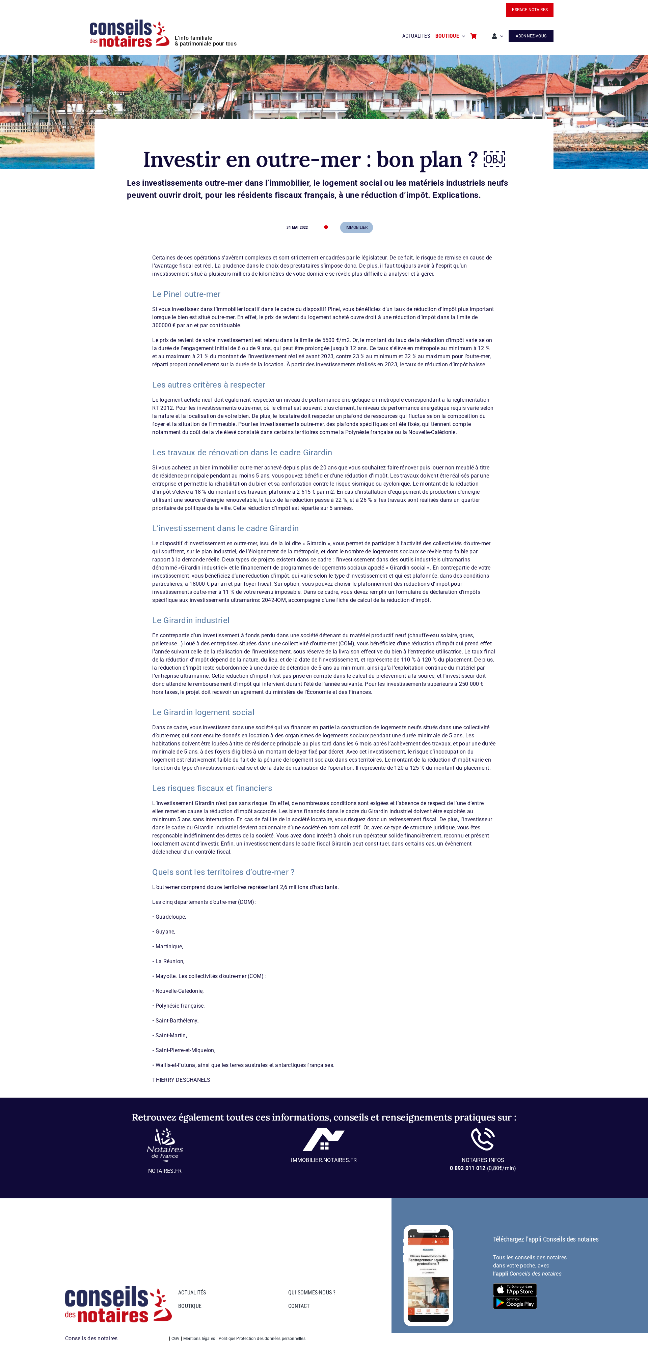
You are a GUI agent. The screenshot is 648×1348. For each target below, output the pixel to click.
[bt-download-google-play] (515, 1298)
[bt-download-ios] (515, 1286)
